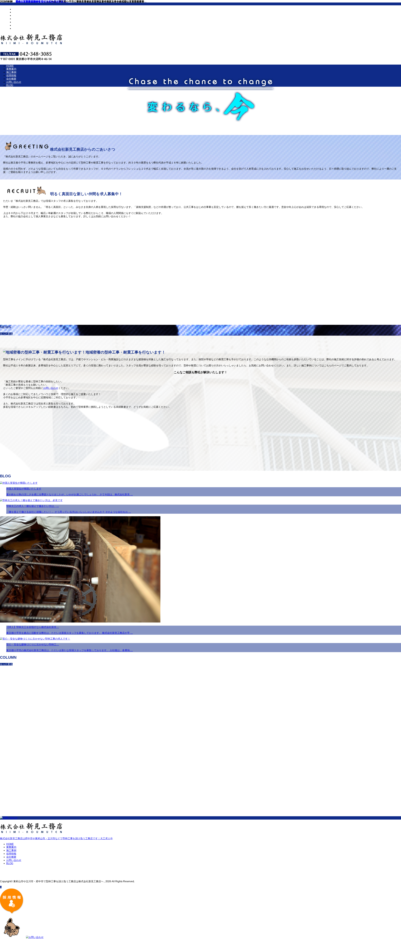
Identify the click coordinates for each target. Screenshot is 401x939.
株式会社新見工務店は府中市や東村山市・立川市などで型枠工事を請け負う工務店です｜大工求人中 (56, 838)
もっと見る (6, 333)
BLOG (16, 28)
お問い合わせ (20, 25)
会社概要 (18, 22)
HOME (16, 9)
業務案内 (18, 12)
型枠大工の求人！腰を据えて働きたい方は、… (41, 1)
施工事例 (18, 15)
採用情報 (18, 18)
